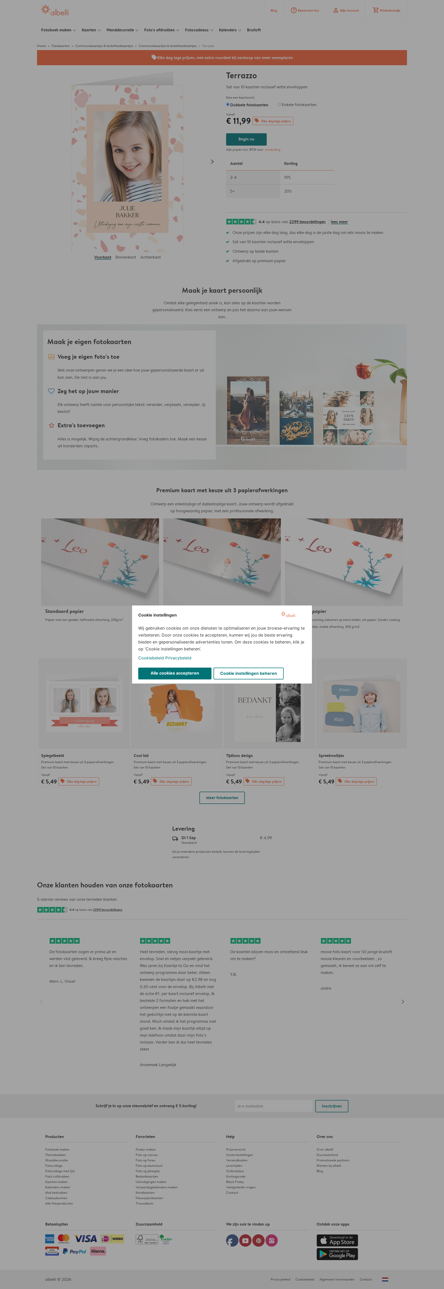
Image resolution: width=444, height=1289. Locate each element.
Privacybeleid (178, 657)
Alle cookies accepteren (175, 673)
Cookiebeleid (151, 657)
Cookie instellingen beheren (248, 673)
